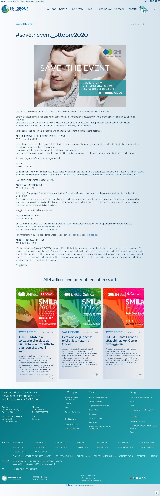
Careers (119, 9)
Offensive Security (95, 418)
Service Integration (95, 402)
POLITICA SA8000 (83, 456)
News (9, 1)
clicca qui (93, 235)
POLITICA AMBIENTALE (64, 456)
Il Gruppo (50, 9)
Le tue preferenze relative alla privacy (81, 485)
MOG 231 (154, 456)
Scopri (19, 265)
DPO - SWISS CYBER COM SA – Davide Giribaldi (144, 427)
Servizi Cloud (93, 422)
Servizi (63, 9)
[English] (133, 478)
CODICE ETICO (142, 456)
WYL (66, 408)
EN (148, 1)
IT (145, 1)
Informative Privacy (88, 478)
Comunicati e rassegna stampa (141, 397)
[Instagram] (153, 1)
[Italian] (131, 478)
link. (59, 158)
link (51, 180)
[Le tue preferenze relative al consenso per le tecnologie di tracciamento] (157, 493)
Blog (89, 9)
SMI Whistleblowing (72, 429)
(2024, (36, 456)
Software (78, 9)
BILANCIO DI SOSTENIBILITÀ (23, 456)
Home (3, 1)
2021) (50, 456)
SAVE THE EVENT (18, 1)
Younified (68, 404)
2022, (45, 456)
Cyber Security (94, 414)
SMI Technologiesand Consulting (71, 398)
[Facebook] (151, 1)
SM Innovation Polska (72, 412)
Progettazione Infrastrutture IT (100, 406)
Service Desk (93, 410)
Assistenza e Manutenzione (98, 397)
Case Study (104, 9)
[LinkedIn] (156, 1)
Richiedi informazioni (137, 422)
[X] (159, 1)
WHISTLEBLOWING (126, 456)
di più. (25, 265)
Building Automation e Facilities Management (100, 428)
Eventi (132, 402)
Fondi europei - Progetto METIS (141, 410)
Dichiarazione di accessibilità (91, 481)
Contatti (132, 9)
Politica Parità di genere (104, 456)
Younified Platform (71, 425)
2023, (41, 456)
